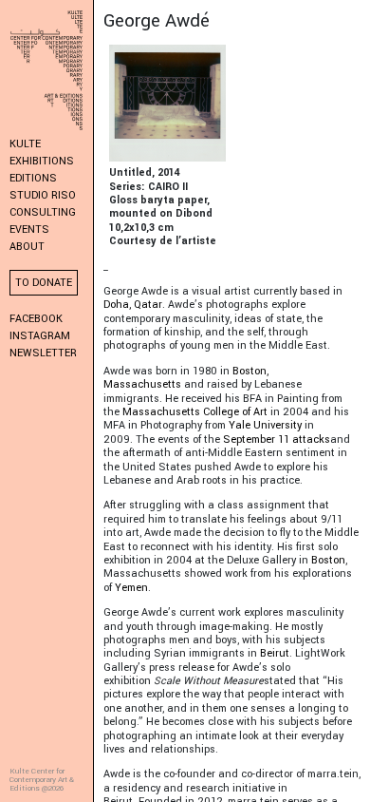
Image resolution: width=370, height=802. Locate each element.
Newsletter (43, 353)
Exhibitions (41, 161)
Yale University (265, 425)
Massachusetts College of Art (195, 412)
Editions (33, 178)
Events (29, 229)
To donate (43, 283)
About (27, 246)
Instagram (39, 336)
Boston (328, 560)
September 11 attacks (276, 439)
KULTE (25, 144)
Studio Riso (42, 195)
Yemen (131, 588)
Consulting (42, 212)
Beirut (274, 653)
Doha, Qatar (132, 304)
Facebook (36, 319)
